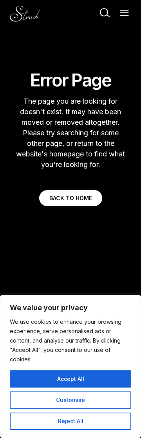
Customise (70, 400)
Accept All (70, 378)
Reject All (70, 421)
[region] (70, 366)
